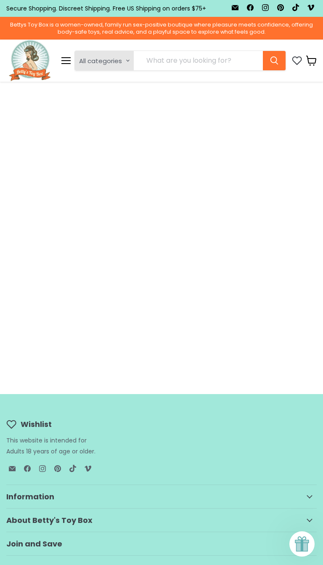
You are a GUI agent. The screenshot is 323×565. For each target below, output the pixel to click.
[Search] (274, 60)
